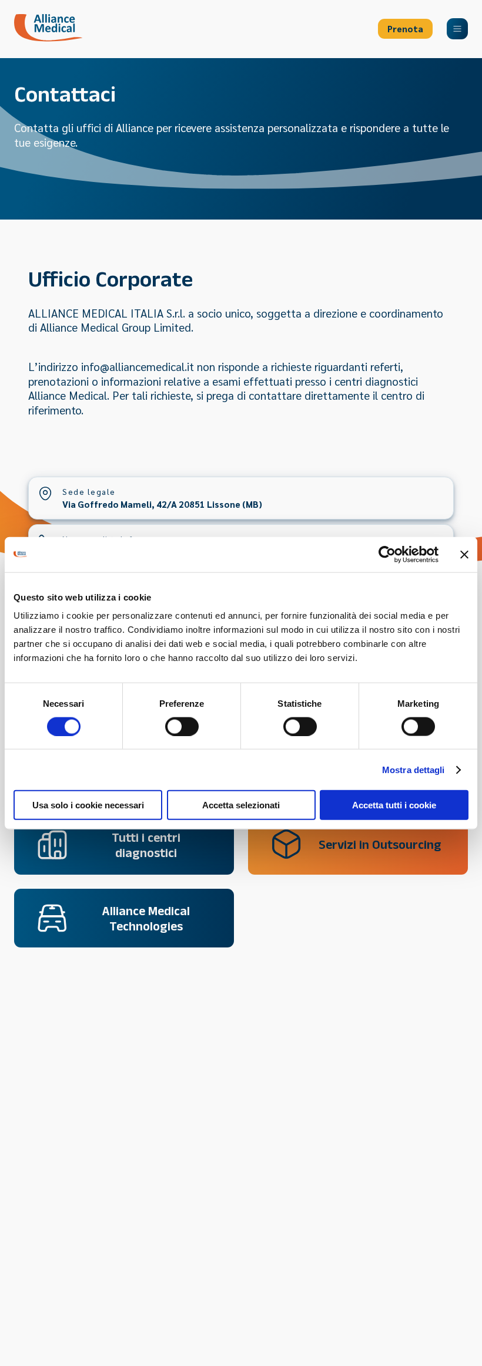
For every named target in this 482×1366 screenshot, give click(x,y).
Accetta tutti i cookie (394, 805)
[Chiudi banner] (464, 554)
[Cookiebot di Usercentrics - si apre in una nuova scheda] (387, 554)
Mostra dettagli (413, 769)
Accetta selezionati (241, 805)
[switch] (182, 726)
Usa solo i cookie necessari (88, 805)
